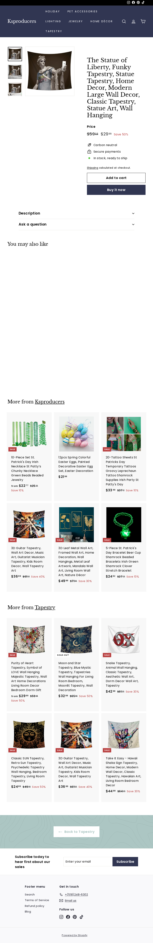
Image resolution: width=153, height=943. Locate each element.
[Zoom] (49, 71)
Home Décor (101, 21)
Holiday (53, 11)
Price (91, 126)
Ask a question (33, 224)
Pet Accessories (83, 11)
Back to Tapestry (79, 831)
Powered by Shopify (74, 935)
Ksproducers (21, 21)
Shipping (92, 168)
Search (30, 894)
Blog (28, 911)
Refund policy (34, 906)
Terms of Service (37, 900)
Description (29, 213)
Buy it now (116, 189)
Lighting (53, 21)
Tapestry (54, 31)
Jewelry (75, 21)
